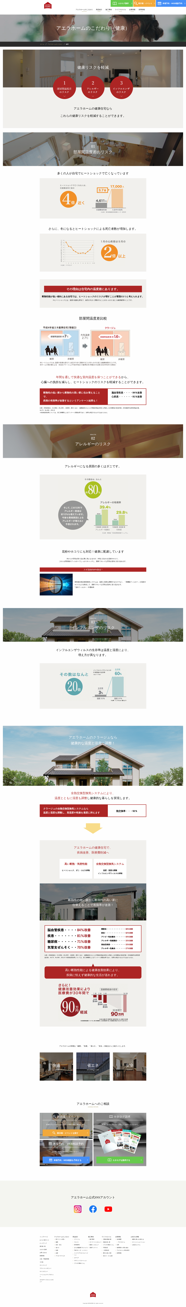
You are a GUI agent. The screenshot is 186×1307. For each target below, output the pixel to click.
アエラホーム (121, 1242)
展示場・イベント (145, 3)
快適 (56, 1067)
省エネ (93, 1067)
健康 (57, 1242)
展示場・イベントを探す (67, 1133)
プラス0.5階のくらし (79, 1263)
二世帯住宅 (106, 1250)
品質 (57, 1253)
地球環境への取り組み (122, 1247)
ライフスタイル (120, 10)
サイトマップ (43, 1265)
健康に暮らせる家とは (138, 1239)
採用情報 (142, 10)
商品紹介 (99, 10)
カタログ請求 (123, 3)
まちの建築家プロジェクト (81, 1247)
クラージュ (77, 1239)
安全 (129, 1067)
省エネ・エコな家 (107, 1256)
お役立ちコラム (136, 1244)
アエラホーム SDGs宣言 (123, 1250)
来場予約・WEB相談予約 (172, 3)
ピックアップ (43, 1243)
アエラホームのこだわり (84, 10)
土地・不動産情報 (44, 1259)
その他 (41, 1262)
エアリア (76, 1257)
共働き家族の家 (107, 1239)
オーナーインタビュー (95, 1242)
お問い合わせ (43, 1252)
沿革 (118, 1244)
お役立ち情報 (135, 1237)
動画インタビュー (94, 1244)
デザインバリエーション (80, 1260)
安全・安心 (59, 1244)
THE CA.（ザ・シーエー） (81, 1250)
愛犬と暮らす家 (107, 1253)
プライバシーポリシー (45, 1268)
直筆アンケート (94, 1247)
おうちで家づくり (44, 1240)
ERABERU (77, 1244)
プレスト (76, 1242)
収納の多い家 (106, 1242)
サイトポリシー (44, 1271)
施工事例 (108, 10)
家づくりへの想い (60, 1239)
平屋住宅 (105, 1247)
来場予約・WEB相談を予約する (67, 1160)
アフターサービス (60, 1256)
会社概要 (119, 1239)
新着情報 (42, 1255)
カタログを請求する (121, 1160)
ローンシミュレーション (138, 1242)
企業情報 (132, 10)
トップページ (44, 1237)
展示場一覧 (43, 1246)
